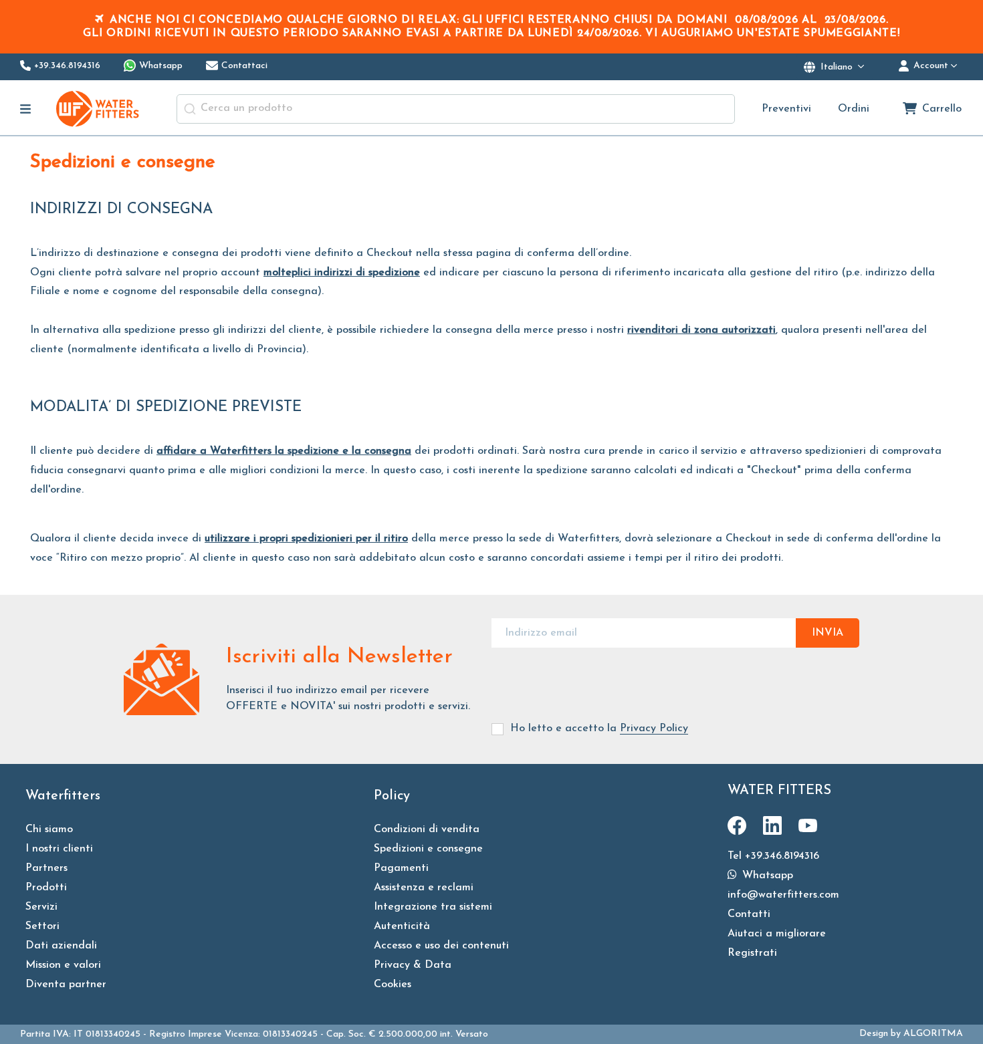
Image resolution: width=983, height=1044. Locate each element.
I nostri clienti (59, 848)
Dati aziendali (61, 945)
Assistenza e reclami (423, 887)
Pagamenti (401, 868)
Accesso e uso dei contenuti (441, 945)
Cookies (392, 984)
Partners (46, 868)
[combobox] (456, 109)
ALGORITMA (933, 1034)
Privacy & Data (412, 965)
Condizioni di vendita (426, 829)
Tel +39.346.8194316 (773, 856)
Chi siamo (49, 829)
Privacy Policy (654, 728)
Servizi (41, 907)
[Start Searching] (190, 109)
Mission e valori (63, 965)
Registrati (752, 953)
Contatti (749, 914)
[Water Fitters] (98, 108)
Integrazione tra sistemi (433, 907)
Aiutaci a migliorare (777, 933)
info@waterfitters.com (783, 895)
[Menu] (25, 109)
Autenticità (402, 926)
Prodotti (46, 887)
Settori (42, 926)
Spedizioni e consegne (428, 848)
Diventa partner (65, 984)
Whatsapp (766, 875)
